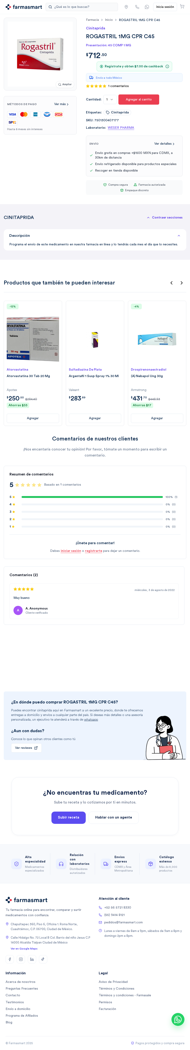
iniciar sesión (71, 551)
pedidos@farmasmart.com (123, 922)
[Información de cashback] (167, 66)
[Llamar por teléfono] (137, 6)
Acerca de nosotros (20, 982)
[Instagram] (21, 959)
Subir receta (68, 817)
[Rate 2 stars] (23, 485)
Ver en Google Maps (24, 948)
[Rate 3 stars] (28, 485)
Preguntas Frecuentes (22, 988)
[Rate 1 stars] (17, 485)
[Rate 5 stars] (39, 485)
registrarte (93, 551)
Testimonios (15, 1002)
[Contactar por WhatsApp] (146, 6)
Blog (9, 1022)
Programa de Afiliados (22, 1015)
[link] (139, 20)
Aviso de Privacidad (113, 982)
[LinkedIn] (32, 959)
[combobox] (110, 99)
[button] (126, 7)
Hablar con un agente (113, 817)
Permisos (105, 1002)
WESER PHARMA (121, 127)
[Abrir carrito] (182, 6)
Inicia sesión (165, 7)
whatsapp (91, 719)
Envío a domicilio (18, 1009)
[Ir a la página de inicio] (24, 7)
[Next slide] (181, 283)
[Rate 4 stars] (34, 485)
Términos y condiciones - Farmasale (125, 995)
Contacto (13, 995)
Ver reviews (23, 748)
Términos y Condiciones (116, 988)
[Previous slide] (171, 283)
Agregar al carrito (139, 99)
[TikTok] (43, 959)
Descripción (19, 236)
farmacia (92, 20)
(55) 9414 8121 (114, 915)
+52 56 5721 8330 (117, 907)
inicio (109, 20)
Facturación (107, 1009)
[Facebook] (10, 959)
